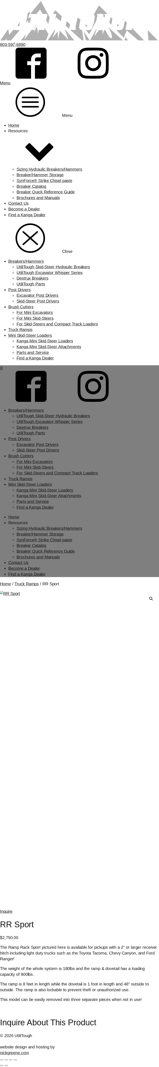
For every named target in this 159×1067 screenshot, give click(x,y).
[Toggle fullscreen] (6, 1059)
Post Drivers (19, 289)
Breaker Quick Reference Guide (46, 192)
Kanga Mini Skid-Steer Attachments (49, 346)
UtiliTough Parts (31, 284)
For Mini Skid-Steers (35, 318)
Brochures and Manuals (38, 197)
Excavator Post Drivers (37, 295)
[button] (151, 598)
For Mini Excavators (35, 312)
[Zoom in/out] (1, 1059)
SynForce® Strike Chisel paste (44, 180)
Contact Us (18, 203)
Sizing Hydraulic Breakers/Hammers (49, 169)
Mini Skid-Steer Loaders (30, 335)
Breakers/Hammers (26, 261)
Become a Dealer (24, 209)
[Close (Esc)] (15, 1059)
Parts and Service (33, 352)
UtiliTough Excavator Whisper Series (50, 272)
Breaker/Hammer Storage (40, 175)
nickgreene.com (14, 1052)
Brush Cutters (21, 307)
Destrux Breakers (32, 278)
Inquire (6, 911)
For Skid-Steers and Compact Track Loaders (57, 324)
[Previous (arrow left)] (1, 1065)
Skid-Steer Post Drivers (38, 301)
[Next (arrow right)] (6, 1065)
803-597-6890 (12, 44)
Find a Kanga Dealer (27, 215)
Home (13, 125)
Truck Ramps (20, 329)
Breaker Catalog (31, 186)
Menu (5, 83)
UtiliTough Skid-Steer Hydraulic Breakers (53, 267)
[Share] (10, 1059)
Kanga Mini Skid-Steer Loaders (45, 341)
